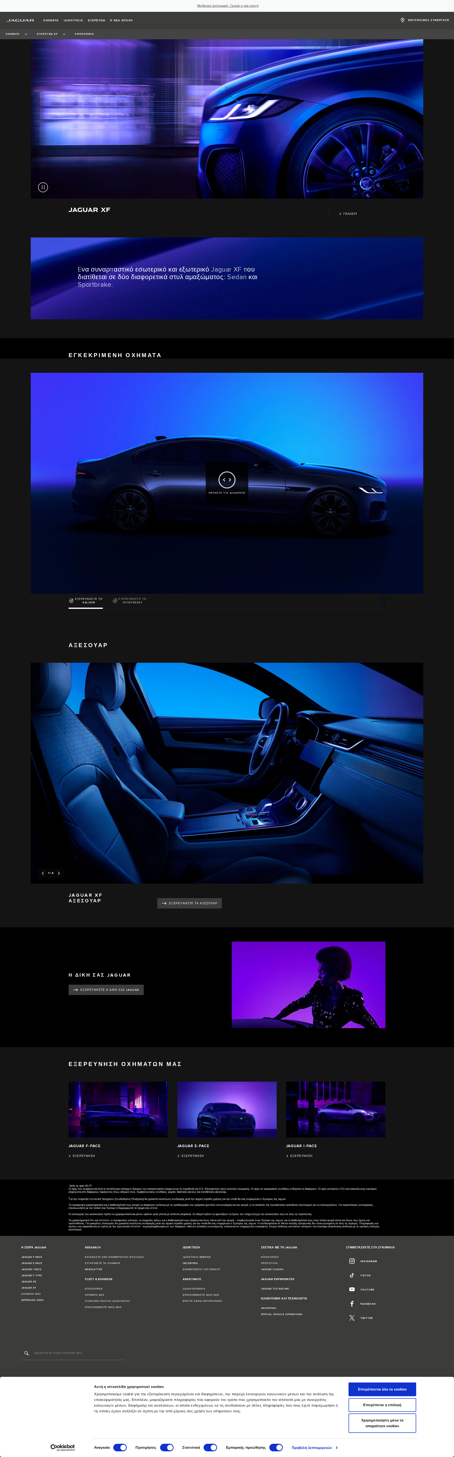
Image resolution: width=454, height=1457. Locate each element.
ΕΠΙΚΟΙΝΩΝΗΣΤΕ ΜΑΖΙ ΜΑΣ (103, 1307)
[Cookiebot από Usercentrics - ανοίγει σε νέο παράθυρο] (62, 1447)
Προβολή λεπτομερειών (312, 1448)
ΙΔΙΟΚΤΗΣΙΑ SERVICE (197, 1257)
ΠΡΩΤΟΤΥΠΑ (269, 1263)
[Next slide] (59, 873)
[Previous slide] (43, 873)
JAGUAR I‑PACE (31, 1269)
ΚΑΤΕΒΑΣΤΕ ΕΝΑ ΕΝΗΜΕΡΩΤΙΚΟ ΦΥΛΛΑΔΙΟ (114, 1257)
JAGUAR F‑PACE (31, 1257)
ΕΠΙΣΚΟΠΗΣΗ (94, 1288)
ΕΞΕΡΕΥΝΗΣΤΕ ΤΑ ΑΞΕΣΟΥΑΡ (193, 903)
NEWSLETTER (93, 1269)
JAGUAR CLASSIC (272, 1269)
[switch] (167, 1447)
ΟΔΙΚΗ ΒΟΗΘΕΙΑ (194, 1288)
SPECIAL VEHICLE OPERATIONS (281, 1314)
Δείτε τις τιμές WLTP (81, 1185)
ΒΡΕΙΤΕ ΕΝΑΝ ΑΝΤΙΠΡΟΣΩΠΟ (202, 1301)
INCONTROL (190, 1263)
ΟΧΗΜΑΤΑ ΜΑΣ (31, 1294)
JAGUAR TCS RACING (275, 1288)
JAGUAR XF (28, 1287)
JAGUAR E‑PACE (31, 1263)
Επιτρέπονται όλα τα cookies (382, 1389)
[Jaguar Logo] (20, 20)
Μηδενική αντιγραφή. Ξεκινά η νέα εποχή (228, 6)
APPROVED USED (32, 1300)
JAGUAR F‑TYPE (31, 1275)
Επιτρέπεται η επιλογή (382, 1405)
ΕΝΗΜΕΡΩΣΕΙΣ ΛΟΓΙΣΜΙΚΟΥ (202, 1269)
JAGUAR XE (28, 1281)
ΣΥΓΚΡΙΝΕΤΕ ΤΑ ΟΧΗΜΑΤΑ (102, 1263)
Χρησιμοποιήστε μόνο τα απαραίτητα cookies (382, 1423)
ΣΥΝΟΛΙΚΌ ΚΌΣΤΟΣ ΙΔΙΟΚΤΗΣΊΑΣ (107, 1301)
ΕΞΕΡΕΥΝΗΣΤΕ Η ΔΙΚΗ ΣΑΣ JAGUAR (109, 990)
